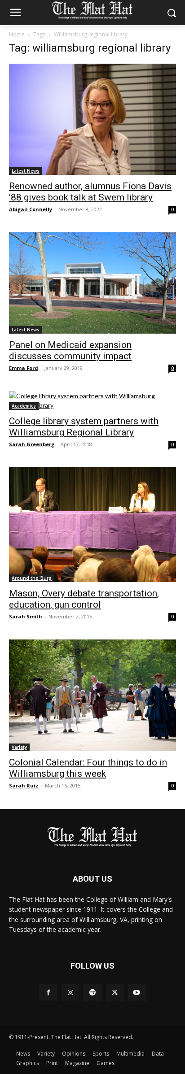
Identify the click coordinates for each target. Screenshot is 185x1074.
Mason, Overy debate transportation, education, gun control (84, 599)
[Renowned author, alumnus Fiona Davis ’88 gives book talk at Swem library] (92, 119)
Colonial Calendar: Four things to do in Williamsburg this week (88, 768)
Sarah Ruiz (24, 785)
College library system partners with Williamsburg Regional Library (84, 427)
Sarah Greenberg (31, 444)
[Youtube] (136, 992)
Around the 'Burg (32, 578)
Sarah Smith (25, 616)
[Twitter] (114, 992)
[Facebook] (48, 992)
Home (17, 34)
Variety (19, 747)
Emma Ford (23, 368)
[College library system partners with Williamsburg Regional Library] (92, 400)
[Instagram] (70, 992)
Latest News (26, 171)
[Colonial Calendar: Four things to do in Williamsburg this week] (92, 695)
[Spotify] (92, 992)
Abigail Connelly (30, 209)
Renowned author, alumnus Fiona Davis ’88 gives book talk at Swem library (90, 192)
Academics (24, 406)
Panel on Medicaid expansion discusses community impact (70, 350)
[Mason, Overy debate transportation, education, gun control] (92, 524)
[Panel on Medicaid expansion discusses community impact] (92, 283)
